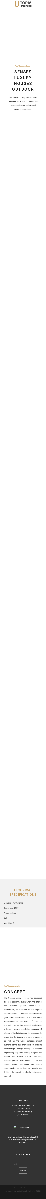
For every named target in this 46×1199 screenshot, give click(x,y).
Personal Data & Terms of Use (23, 1188)
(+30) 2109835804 (23, 1115)
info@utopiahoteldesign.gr (23, 1111)
